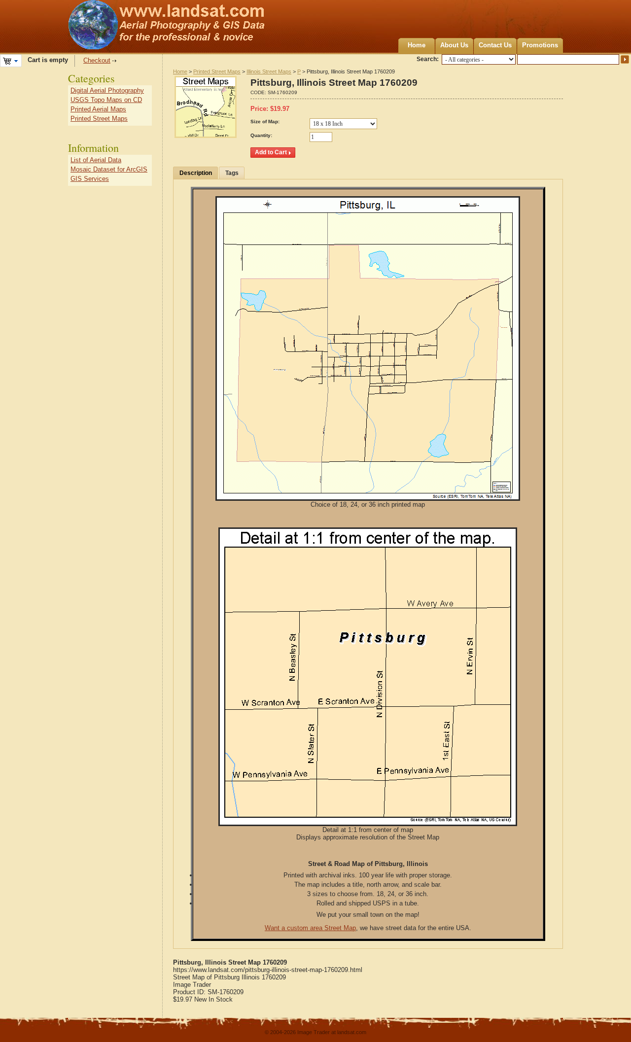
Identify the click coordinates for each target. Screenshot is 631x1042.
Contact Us (495, 45)
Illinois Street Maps (268, 71)
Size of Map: (265, 121)
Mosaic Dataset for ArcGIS (108, 169)
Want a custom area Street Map (310, 928)
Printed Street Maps (217, 71)
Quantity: (261, 135)
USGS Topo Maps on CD (106, 100)
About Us (454, 45)
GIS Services (89, 178)
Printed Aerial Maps (98, 109)
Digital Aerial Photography (107, 90)
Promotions (540, 45)
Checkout (96, 60)
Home (416, 45)
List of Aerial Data (95, 160)
